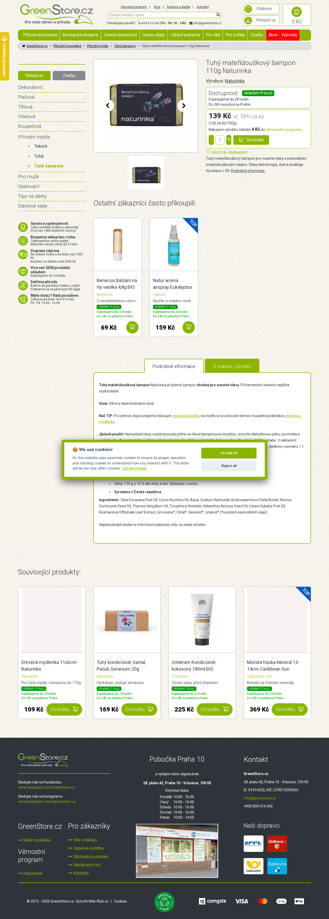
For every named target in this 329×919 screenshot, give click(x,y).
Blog (157, 7)
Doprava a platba (178, 7)
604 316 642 (150, 23)
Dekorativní (30, 87)
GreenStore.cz (37, 46)
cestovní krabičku (186, 416)
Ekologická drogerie (80, 34)
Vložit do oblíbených (229, 152)
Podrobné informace (248, 171)
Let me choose (134, 468)
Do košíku (255, 139)
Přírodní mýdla (97, 46)
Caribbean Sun (259, 676)
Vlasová (26, 116)
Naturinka (234, 81)
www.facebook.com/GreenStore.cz (46, 787)
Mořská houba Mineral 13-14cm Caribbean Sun (273, 666)
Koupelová (29, 126)
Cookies (120, 901)
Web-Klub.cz (98, 901)
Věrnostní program (134, 7)
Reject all (229, 466)
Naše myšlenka (36, 840)
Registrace (32, 873)
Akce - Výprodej (283, 34)
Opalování (29, 186)
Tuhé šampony (125, 46)
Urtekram (180, 676)
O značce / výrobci (232, 366)
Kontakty (203, 7)
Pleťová (26, 97)
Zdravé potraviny (185, 34)
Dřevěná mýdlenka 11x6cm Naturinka (49, 666)
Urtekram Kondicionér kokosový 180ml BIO (194, 666)
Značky (256, 34)
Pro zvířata (235, 34)
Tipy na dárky (32, 196)
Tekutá (40, 146)
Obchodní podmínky (90, 856)
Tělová (25, 107)
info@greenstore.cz (207, 23)
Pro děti (213, 34)
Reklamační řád (86, 864)
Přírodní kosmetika (40, 34)
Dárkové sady (32, 206)
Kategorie (34, 75)
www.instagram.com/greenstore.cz (47, 801)
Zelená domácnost (120, 34)
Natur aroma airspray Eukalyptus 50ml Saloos (173, 284)
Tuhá (38, 156)
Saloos (159, 294)
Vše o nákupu (84, 839)
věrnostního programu (284, 130)
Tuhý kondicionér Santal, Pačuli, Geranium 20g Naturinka (121, 666)
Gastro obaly (153, 34)
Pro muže (28, 176)
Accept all (229, 453)
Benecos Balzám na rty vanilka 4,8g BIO (117, 284)
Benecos (105, 294)
